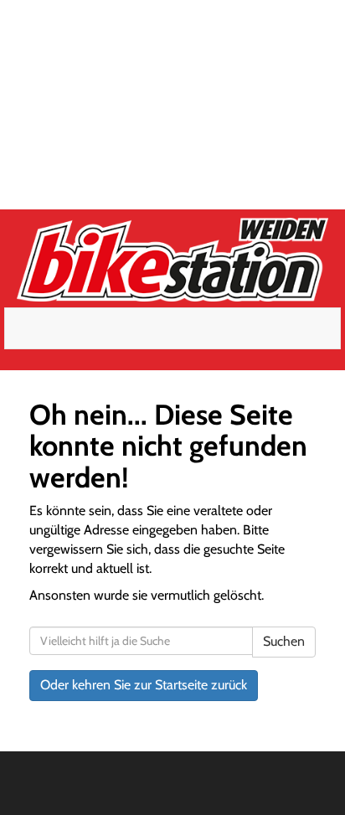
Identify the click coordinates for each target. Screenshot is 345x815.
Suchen (284, 641)
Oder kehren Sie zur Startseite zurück (143, 685)
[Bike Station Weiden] (172, 260)
